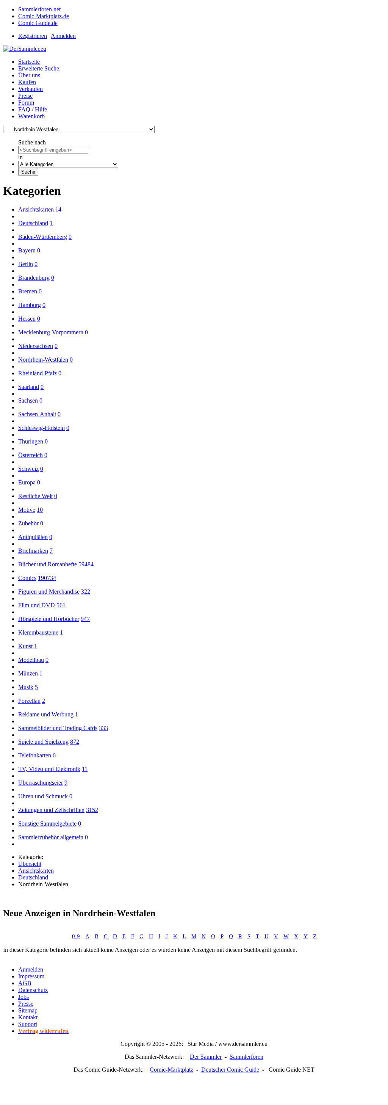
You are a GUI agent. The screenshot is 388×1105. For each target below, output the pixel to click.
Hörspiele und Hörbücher (48, 619)
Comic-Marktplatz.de (43, 16)
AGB (24, 983)
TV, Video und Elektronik (49, 769)
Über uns (29, 75)
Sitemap (28, 1010)
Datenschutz (33, 990)
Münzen (28, 673)
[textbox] (53, 150)
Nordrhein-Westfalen (43, 359)
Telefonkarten (34, 755)
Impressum (31, 976)
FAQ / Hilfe (32, 109)
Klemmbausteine (38, 632)
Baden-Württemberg (42, 237)
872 (74, 741)
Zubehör (28, 523)
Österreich (30, 455)
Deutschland (33, 223)
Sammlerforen (246, 1056)
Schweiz (28, 469)
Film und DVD (36, 605)
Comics (27, 578)
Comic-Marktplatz (171, 1069)
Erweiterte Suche (38, 68)
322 (85, 591)
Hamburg (29, 305)
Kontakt (28, 1017)
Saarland (28, 387)
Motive (26, 509)
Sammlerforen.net (39, 9)
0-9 (76, 936)
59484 (86, 564)
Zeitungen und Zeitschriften (51, 810)
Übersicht (29, 863)
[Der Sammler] (24, 48)
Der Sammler (206, 1056)
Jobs (23, 997)
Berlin (25, 264)
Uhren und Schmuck (43, 796)
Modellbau (31, 660)
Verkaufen (30, 89)
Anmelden (63, 36)
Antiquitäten (33, 537)
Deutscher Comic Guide (230, 1069)
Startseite (29, 61)
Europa (27, 482)
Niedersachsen (35, 346)
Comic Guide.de (38, 23)
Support (27, 1024)
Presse (25, 1003)
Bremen (27, 291)
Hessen (27, 318)
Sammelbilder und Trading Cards (57, 728)
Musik (25, 687)
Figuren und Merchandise (49, 591)
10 (40, 509)
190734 (47, 578)
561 (61, 605)
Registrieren (32, 36)
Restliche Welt (35, 496)
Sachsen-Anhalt (37, 414)
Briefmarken (33, 550)
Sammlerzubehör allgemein (50, 837)
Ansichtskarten (36, 209)
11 (85, 769)
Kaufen (27, 82)
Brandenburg (34, 277)
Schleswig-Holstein (41, 428)
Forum (26, 102)
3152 (92, 810)
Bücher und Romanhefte (47, 564)
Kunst (25, 646)
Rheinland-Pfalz (37, 373)
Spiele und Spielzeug (43, 741)
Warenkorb (31, 116)
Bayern (27, 250)
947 (85, 619)
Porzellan (29, 700)
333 (103, 728)
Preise (25, 95)
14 (58, 209)
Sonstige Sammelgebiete (47, 823)
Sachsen (28, 400)
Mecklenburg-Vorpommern (50, 332)
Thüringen (30, 441)
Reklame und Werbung (46, 714)
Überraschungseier (40, 782)
